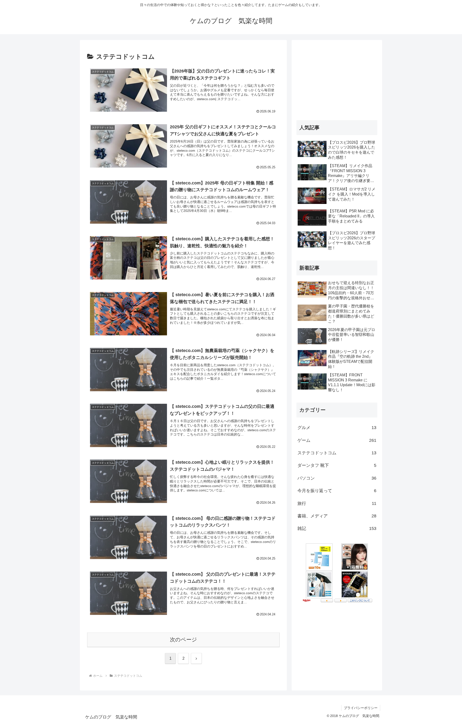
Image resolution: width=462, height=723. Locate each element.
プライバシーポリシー (361, 708)
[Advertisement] (336, 78)
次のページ (183, 640)
